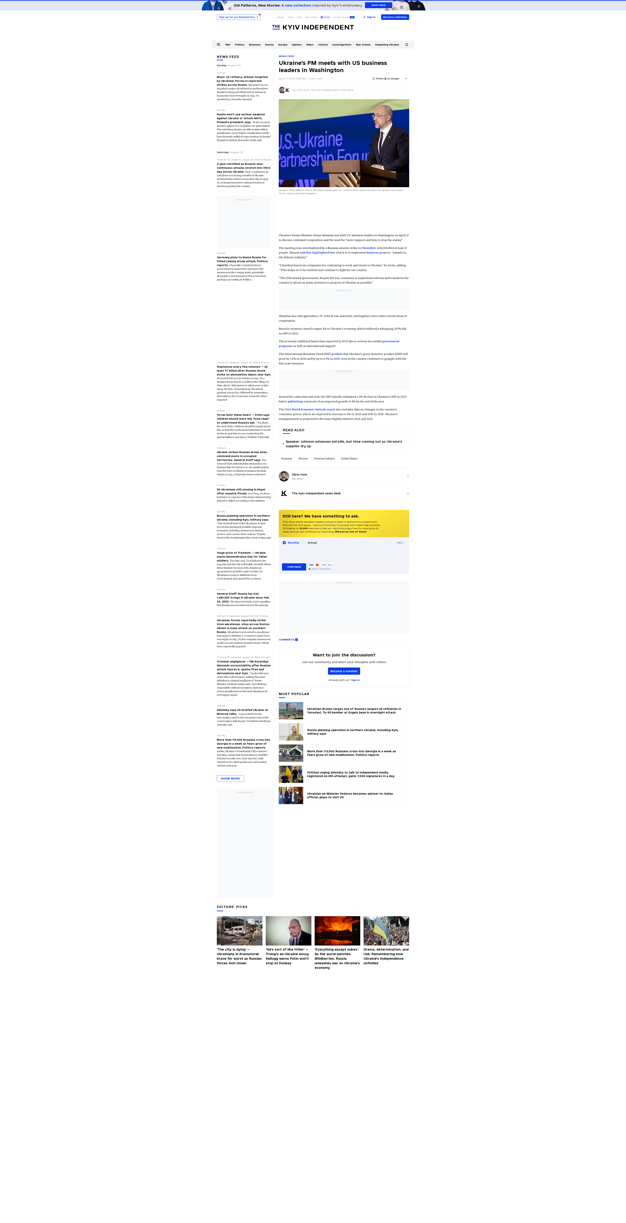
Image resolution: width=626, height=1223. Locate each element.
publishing (295, 401)
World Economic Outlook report (313, 409)
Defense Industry (324, 458)
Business (255, 44)
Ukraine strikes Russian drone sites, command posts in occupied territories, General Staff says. (242, 456)
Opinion (297, 44)
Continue (294, 566)
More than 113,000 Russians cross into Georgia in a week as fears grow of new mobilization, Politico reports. (243, 743)
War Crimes (363, 44)
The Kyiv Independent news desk (332, 90)
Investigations (341, 44)
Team (290, 17)
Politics (240, 44)
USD (400, 542)
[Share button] (406, 78)
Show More (230, 778)
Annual (312, 542)
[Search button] (406, 44)
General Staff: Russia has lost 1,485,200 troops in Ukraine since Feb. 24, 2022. (243, 597)
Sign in (355, 680)
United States (349, 458)
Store (327, 17)
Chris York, (303, 90)
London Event (341, 17)
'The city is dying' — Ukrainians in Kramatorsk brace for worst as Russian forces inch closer (239, 956)
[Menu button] (218, 44)
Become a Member (395, 17)
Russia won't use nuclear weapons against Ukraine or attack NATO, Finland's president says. (241, 118)
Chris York (299, 474)
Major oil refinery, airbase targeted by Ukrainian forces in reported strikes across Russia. (242, 80)
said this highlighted (314, 252)
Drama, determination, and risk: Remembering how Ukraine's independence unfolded (386, 956)
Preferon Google (387, 78)
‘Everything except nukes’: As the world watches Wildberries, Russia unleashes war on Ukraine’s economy (337, 958)
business (373, 252)
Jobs (299, 17)
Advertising (311, 17)
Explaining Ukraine (387, 44)
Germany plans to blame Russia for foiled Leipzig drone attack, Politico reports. (242, 261)
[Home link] (313, 27)
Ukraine (303, 458)
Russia (269, 44)
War (228, 44)
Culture (323, 44)
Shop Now (379, 5)
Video (309, 44)
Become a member (344, 671)
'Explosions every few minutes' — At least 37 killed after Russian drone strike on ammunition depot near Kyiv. (244, 370)
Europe (282, 44)
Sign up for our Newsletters (238, 17)
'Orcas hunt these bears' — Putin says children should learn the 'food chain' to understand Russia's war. (243, 418)
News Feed (286, 56)
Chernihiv (369, 248)
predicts (337, 354)
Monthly (293, 542)
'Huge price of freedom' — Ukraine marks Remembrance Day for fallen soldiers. (242, 556)
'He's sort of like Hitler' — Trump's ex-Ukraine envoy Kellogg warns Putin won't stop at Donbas (287, 956)
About (280, 17)
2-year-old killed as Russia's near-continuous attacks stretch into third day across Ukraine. (243, 167)
